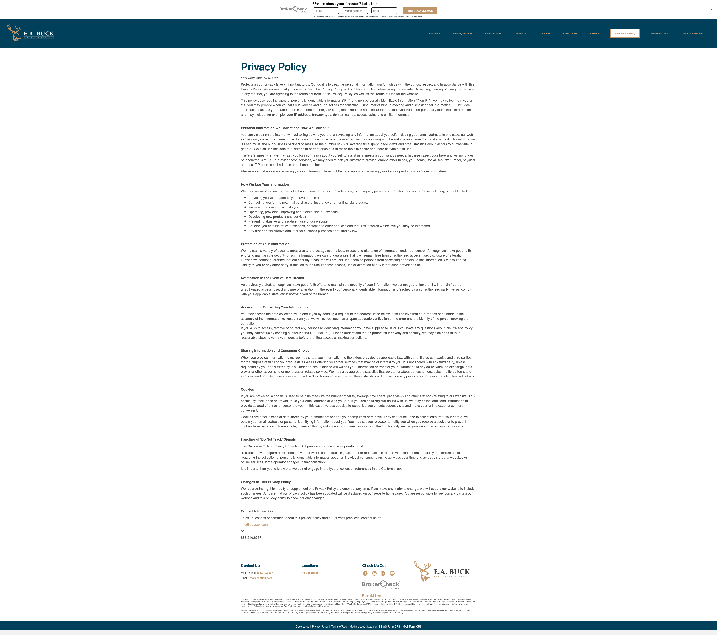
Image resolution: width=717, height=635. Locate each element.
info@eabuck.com (254, 524)
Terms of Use (339, 626)
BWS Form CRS (390, 626)
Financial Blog (371, 595)
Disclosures (302, 626)
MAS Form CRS (412, 626)
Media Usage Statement (364, 626)
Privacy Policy (320, 626)
